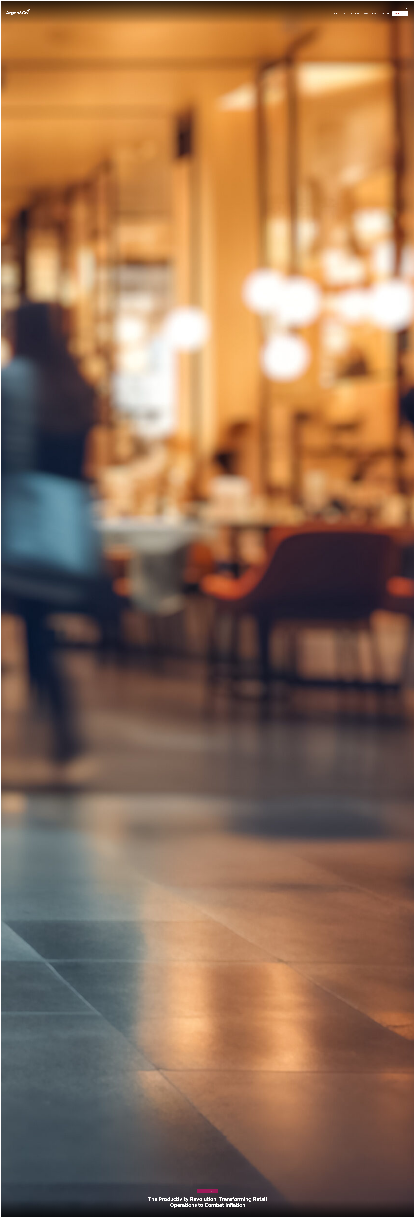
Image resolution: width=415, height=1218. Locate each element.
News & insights (371, 14)
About (334, 14)
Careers (385, 14)
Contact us (400, 14)
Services (344, 14)
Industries (356, 14)
